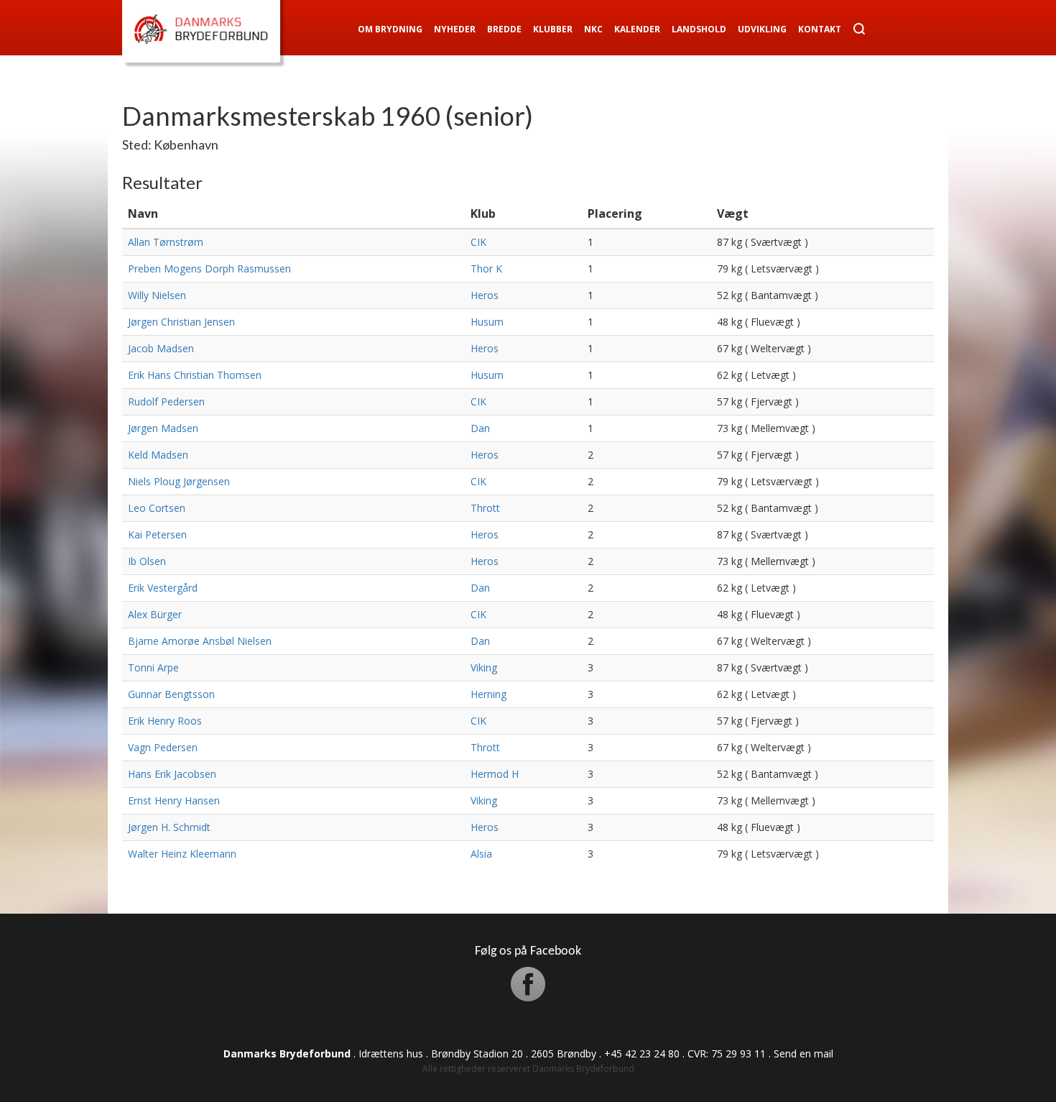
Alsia (481, 853)
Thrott (485, 508)
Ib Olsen (147, 561)
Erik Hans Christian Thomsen (194, 375)
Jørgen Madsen (163, 428)
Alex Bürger (155, 614)
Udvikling (762, 29)
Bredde (504, 29)
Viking (484, 667)
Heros (485, 295)
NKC (593, 29)
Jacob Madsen (161, 348)
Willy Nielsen (157, 295)
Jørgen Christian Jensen (181, 322)
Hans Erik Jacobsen (172, 774)
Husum (487, 322)
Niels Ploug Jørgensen (179, 481)
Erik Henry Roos (165, 720)
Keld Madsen (158, 455)
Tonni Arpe (153, 667)
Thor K (486, 268)
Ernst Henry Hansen (174, 800)
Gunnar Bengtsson (171, 694)
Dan (480, 428)
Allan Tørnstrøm (165, 242)
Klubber (553, 29)
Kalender (637, 29)
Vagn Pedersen (163, 747)
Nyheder (455, 29)
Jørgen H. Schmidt (169, 827)
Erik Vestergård (163, 587)
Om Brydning (390, 29)
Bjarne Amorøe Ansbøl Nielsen (200, 641)
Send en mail (803, 1053)
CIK (478, 242)
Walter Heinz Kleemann (182, 853)
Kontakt (819, 29)
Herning (488, 694)
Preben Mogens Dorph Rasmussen (209, 268)
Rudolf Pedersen (166, 401)
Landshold (699, 29)
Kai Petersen (157, 534)
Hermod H (495, 774)
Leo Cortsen (156, 508)
